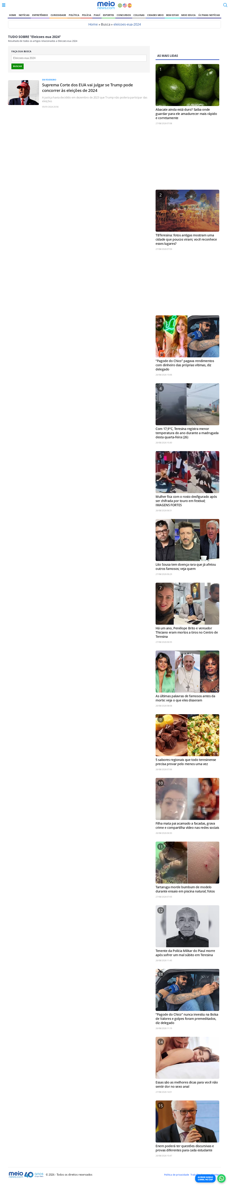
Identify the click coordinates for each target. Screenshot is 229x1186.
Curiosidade (58, 15)
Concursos (124, 15)
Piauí (97, 15)
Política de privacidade (176, 1174)
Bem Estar (172, 15)
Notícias (24, 15)
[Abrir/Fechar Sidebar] (4, 5)
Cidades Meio (155, 15)
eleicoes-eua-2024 (127, 24)
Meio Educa (188, 15)
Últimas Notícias (209, 15)
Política (74, 15)
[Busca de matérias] (225, 6)
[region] (187, 159)
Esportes (108, 15)
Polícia (86, 15)
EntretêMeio (40, 15)
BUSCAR (17, 66)
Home (12, 15)
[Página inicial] (106, 5)
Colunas (139, 15)
